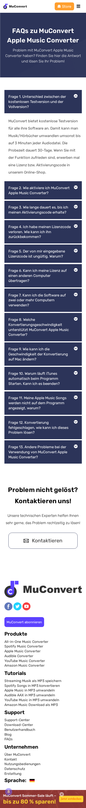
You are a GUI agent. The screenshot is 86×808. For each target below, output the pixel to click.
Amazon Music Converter (24, 665)
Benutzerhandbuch (19, 730)
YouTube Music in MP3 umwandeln (31, 700)
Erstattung (12, 773)
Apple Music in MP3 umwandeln (29, 690)
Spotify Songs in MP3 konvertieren (32, 686)
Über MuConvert (17, 754)
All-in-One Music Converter (26, 642)
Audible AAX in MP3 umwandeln (29, 695)
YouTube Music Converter (24, 661)
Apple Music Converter (22, 651)
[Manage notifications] (8, 791)
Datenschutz (14, 769)
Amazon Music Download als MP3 (31, 705)
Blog (7, 734)
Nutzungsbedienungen (22, 764)
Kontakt (10, 759)
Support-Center (17, 720)
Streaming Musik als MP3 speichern (32, 681)
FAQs (8, 739)
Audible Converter (18, 656)
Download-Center (18, 725)
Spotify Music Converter (23, 646)
